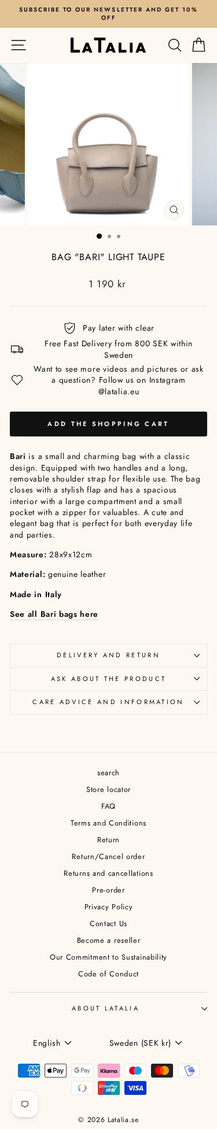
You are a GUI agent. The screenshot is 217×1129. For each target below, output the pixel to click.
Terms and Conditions (108, 822)
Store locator (108, 789)
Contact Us (108, 923)
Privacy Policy (108, 906)
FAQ (108, 806)
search (108, 772)
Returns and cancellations (108, 873)
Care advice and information (108, 701)
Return (108, 839)
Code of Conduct (108, 973)
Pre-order (108, 889)
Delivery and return (108, 655)
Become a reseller (109, 940)
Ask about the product (109, 678)
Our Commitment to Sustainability (108, 957)
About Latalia (105, 1008)
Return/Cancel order (108, 856)
